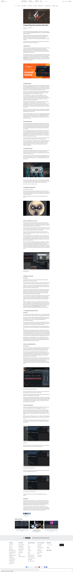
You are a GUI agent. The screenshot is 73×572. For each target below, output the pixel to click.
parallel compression (43, 114)
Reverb (38, 553)
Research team (11, 549)
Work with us (11, 547)
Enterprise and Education (12, 552)
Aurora (29, 552)
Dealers (20, 555)
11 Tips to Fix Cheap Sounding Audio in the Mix (36, 530)
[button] (16, 6)
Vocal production (39, 555)
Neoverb (29, 553)
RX (28, 544)
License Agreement (11, 557)
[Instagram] (48, 550)
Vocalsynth (29, 550)
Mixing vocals (54, 5)
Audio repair (35, 5)
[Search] (66, 1)
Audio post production (40, 547)
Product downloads (21, 549)
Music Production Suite (31, 556)
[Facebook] (47, 550)
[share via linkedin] (28, 513)
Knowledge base (21, 546)
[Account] (69, 1)
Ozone (29, 546)
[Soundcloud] (51, 550)
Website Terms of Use (3, 571)
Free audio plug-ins (21, 547)
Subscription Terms (11, 560)
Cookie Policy (11, 571)
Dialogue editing (40, 5)
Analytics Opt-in (11, 563)
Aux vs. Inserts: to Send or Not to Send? (51, 529)
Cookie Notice (11, 553)
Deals (19, 553)
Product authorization (21, 544)
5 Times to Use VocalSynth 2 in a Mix (22, 529)
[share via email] (30, 513)
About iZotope (11, 544)
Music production (39, 552)
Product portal (20, 550)
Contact (10, 546)
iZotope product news (47, 5)
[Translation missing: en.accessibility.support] (67, 1)
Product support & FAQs (22, 556)
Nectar (29, 549)
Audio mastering (24, 5)
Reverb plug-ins (30, 559)
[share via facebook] (24, 513)
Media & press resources (12, 550)
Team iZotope (25, 27)
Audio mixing (30, 5)
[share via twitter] (26, 513)
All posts (19, 5)
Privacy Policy (7, 571)
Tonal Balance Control (31, 555)
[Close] (72, 570)
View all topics (39, 556)
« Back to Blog (26, 515)
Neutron (32, 27)
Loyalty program (21, 552)
